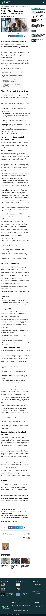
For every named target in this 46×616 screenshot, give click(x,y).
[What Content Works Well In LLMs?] (34, 40)
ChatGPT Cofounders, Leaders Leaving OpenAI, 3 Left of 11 (10, 594)
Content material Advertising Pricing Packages (11, 84)
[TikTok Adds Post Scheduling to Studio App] (34, 12)
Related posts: (6, 86)
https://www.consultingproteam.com (15, 545)
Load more (38, 43)
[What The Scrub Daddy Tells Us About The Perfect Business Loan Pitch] (34, 20)
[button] (44, 2)
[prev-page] (1, 571)
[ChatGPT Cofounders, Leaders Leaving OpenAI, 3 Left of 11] (3, 594)
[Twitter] (42, 606)
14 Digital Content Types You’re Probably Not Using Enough (40, 35)
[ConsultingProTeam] (1, 16)
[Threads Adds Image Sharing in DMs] (34, 16)
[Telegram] (39, 606)
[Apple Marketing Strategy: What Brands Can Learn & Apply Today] (34, 31)
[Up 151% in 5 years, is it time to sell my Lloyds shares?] (18, 594)
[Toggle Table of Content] (21, 72)
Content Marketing (7, 6)
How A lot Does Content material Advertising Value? (12, 75)
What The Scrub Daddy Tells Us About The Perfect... (40, 20)
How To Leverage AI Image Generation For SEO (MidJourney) (15, 517)
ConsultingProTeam (6, 16)
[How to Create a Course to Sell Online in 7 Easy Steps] (3, 584)
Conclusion (6, 85)
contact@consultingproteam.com (22, 610)
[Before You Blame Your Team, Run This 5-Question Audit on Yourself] (18, 589)
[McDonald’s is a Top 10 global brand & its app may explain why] (25, 561)
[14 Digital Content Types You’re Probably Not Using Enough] (34, 35)
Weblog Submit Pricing (8, 76)
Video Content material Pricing (9, 79)
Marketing (15, 521)
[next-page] (3, 571)
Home (2, 6)
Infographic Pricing (7, 80)
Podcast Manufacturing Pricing (9, 82)
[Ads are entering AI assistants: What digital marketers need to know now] (15, 561)
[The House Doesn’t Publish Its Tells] (5, 561)
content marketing (8, 521)
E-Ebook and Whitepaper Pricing (10, 81)
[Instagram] (36, 606)
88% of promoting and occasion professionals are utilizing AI (15, 515)
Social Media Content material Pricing (10, 77)
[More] (24, 36)
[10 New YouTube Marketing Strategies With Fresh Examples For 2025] (34, 25)
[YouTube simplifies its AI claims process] (18, 584)
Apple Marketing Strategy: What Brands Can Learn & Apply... (40, 31)
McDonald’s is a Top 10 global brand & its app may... (25, 566)
